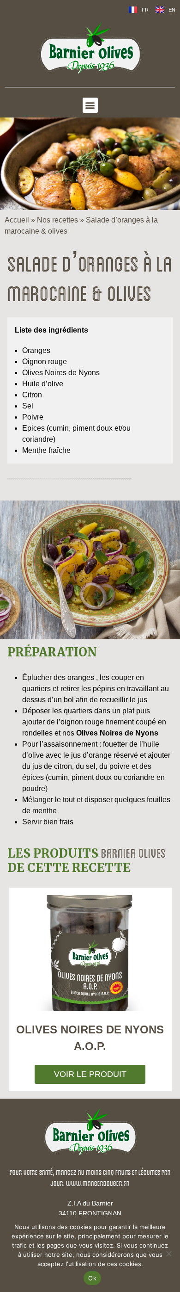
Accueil (17, 220)
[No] (168, 1253)
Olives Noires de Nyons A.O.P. (90, 1037)
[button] (90, 105)
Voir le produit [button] (90, 1074)
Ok (92, 1278)
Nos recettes (57, 220)
